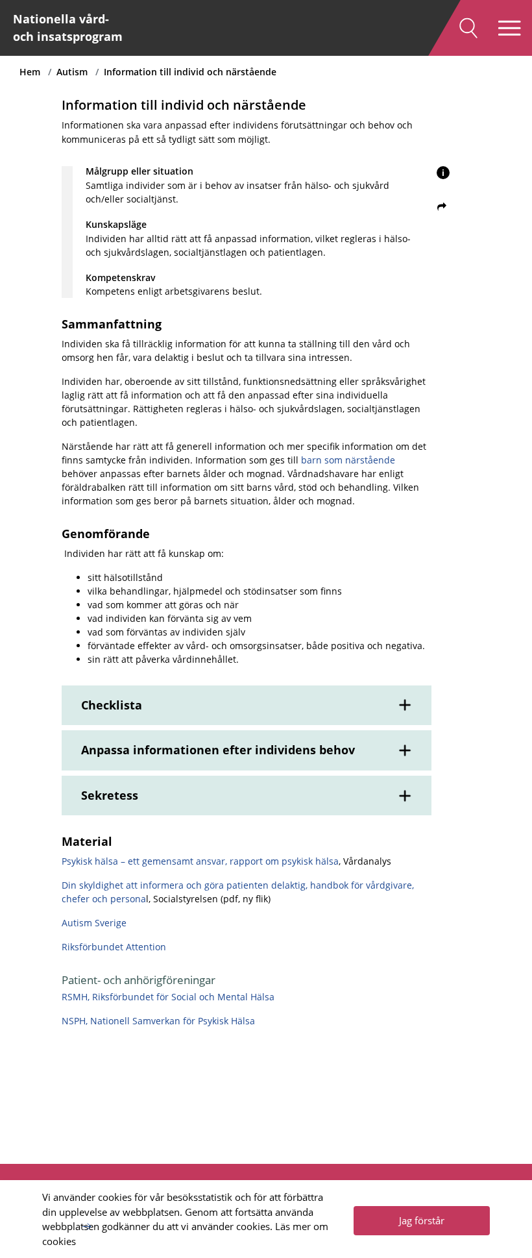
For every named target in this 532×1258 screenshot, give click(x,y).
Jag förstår (421, 1220)
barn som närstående (348, 460)
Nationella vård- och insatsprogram (68, 27)
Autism (72, 72)
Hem (29, 72)
